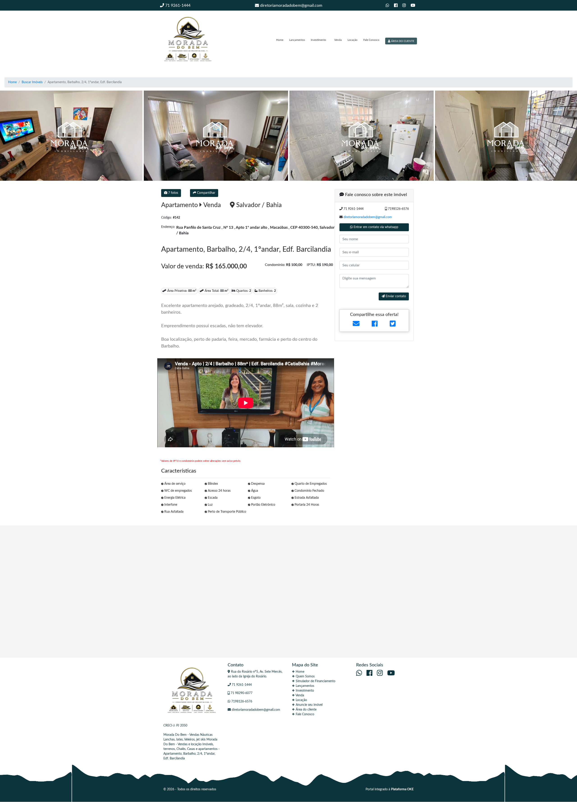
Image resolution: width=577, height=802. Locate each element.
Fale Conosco (371, 40)
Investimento (318, 40)
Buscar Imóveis (32, 82)
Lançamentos (297, 40)
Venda (338, 40)
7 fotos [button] (172, 192)
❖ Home (298, 671)
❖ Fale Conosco (303, 714)
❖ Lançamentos (303, 686)
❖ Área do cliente (304, 709)
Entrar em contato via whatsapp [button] (375, 227)
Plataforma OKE (402, 789)
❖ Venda (298, 695)
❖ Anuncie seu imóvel (307, 704)
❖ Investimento (303, 690)
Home (279, 40)
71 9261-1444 (177, 6)
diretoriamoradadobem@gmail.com (290, 6)
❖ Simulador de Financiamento (313, 681)
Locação (352, 40)
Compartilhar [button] (205, 192)
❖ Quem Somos (303, 676)
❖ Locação (299, 700)
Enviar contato (395, 296)
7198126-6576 (241, 701)
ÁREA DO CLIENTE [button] (402, 41)
